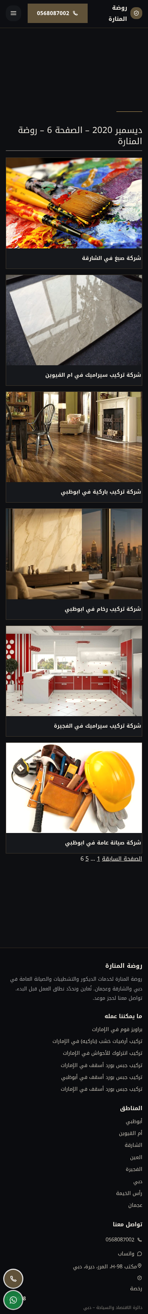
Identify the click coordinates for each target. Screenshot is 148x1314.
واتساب (126, 1254)
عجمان (135, 1205)
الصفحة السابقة (122, 858)
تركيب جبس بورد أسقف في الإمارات (101, 1065)
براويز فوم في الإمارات (117, 1029)
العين (136, 1157)
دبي (137, 1181)
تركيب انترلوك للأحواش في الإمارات (102, 1053)
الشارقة (133, 1145)
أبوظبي (134, 1121)
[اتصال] (13, 1279)
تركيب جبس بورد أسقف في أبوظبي (101, 1077)
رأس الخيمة (129, 1193)
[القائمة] (13, 13)
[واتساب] (13, 1300)
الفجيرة (134, 1169)
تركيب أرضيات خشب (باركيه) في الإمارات (97, 1041)
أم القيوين (130, 1133)
